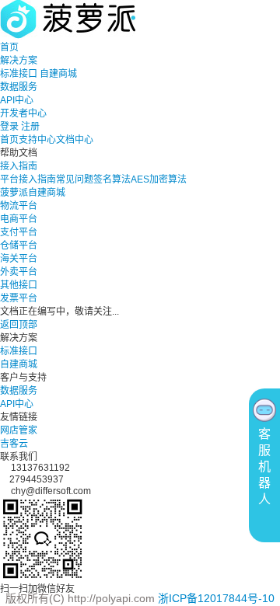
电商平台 (18, 219)
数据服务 (18, 87)
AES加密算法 (159, 179)
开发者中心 (23, 113)
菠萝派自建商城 (32, 192)
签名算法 (112, 179)
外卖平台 (18, 271)
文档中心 (74, 139)
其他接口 (18, 285)
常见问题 (74, 179)
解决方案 (18, 60)
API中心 (16, 100)
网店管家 (18, 430)
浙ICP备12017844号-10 (216, 598)
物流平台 (18, 205)
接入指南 (18, 166)
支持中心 (37, 139)
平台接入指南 (28, 179)
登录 (9, 126)
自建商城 (58, 73)
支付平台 (18, 232)
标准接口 (18, 73)
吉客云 (14, 443)
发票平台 (18, 298)
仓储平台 (18, 245)
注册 (30, 126)
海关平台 (18, 258)
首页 (9, 47)
